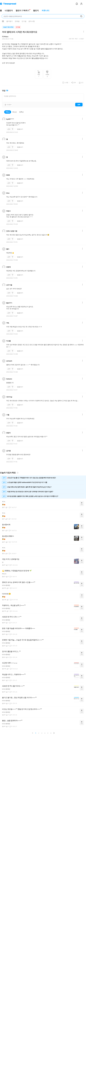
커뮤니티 (45, 10)
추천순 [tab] (7, 112)
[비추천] (12, 129)
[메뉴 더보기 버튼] (3, 21)
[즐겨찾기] (17, 472)
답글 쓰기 (20, 129)
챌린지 (36, 10)
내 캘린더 (9, 10)
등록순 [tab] (21, 112)
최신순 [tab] (14, 112)
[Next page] (54, 733)
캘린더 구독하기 (22, 10)
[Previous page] (32, 733)
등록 (79, 104)
